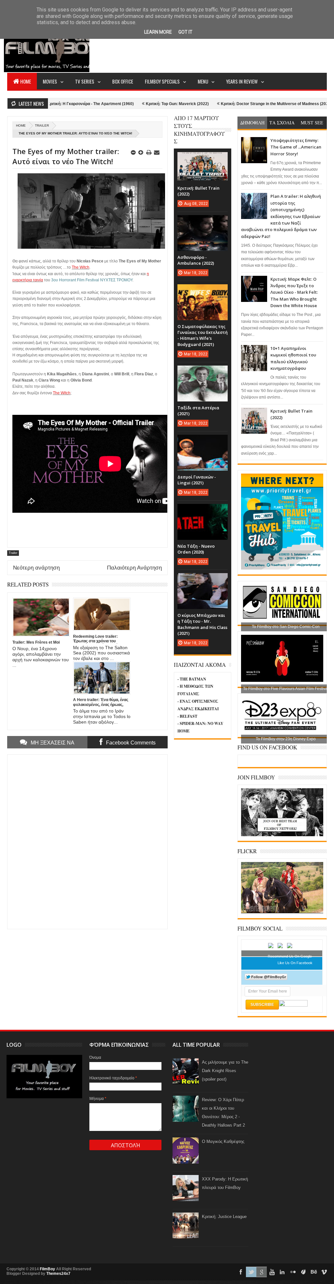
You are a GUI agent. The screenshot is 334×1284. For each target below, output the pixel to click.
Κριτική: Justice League (224, 1216)
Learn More (158, 32)
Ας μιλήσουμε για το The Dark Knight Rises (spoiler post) (225, 1071)
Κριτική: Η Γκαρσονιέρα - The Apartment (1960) (56, 104)
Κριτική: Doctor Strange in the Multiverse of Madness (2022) (242, 104)
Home (25, 81)
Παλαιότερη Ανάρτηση (134, 568)
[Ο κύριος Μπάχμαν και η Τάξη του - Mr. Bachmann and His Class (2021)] (202, 579)
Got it (185, 32)
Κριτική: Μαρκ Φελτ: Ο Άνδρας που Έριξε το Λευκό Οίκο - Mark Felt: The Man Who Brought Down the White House (294, 292)
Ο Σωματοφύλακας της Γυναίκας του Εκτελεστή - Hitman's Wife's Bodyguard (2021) (202, 335)
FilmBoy (47, 1269)
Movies (50, 81)
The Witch (80, 267)
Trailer (42, 125)
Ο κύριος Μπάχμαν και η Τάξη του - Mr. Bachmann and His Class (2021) (202, 624)
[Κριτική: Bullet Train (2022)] (202, 158)
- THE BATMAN (191, 679)
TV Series (84, 81)
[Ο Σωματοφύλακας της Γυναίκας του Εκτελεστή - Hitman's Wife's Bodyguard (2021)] (202, 290)
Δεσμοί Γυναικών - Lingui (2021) (196, 480)
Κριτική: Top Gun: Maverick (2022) (143, 104)
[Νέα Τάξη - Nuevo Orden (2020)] (202, 510)
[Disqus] (87, 841)
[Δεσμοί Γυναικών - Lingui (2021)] (202, 441)
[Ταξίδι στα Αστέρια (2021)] (202, 372)
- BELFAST (187, 716)
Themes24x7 (58, 1273)
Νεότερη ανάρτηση (36, 568)
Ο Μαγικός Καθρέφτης (223, 1141)
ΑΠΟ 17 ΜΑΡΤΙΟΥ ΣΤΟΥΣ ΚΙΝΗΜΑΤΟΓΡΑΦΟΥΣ (199, 129)
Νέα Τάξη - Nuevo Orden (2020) (196, 549)
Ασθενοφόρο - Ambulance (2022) (195, 260)
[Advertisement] (208, 47)
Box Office (122, 81)
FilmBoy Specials (162, 81)
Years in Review (242, 81)
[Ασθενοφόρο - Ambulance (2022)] (202, 221)
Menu (203, 81)
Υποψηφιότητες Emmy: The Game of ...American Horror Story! (295, 147)
